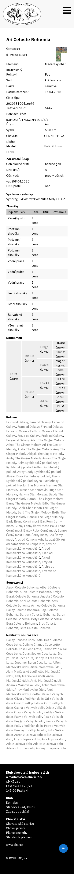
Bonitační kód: (16, 114)
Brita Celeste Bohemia (35, 628)
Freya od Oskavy (28, 436)
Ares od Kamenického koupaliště (37, 539)
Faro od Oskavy (40, 422)
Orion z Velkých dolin (28, 703)
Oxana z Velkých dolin (29, 708)
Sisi (58, 406)
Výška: (10, 130)
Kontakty (12, 802)
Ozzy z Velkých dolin (28, 712)
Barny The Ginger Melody (23, 503)
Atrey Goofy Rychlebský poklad (39, 472)
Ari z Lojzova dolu (53, 739)
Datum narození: (17, 92)
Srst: (9, 80)
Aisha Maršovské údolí (45, 667)
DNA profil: (13, 186)
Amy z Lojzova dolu (27, 739)
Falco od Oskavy (17, 422)
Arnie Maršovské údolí (45, 680)
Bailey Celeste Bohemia (22, 610)
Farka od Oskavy (17, 431)
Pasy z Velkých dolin (28, 717)
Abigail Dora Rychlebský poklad (28, 476)
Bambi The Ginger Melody (45, 499)
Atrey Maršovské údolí (29, 689)
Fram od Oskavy (28, 427)
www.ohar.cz (14, 845)
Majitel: (11, 146)
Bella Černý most (35, 535)
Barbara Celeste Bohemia (37, 614)
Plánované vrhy (16, 833)
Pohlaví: (11, 74)
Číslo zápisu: (13, 48)
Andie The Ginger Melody (35, 449)
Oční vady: (13, 175)
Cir (57, 379)
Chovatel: (12, 136)
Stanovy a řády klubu (20, 807)
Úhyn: (10, 124)
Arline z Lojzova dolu (20, 748)
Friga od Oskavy (51, 427)
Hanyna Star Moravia (33, 494)
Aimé (59, 352)
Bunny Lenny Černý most (32, 526)
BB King (30, 356)
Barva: (10, 86)
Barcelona (47, 365)
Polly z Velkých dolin (28, 726)
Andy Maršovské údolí (29, 676)
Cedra (60, 370)
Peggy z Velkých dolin (29, 721)
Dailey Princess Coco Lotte (24, 640)
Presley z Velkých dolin (30, 730)
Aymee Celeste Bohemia (48, 605)
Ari (11, 374)
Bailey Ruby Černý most (39, 530)
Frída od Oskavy (52, 436)
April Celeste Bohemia (35, 601)
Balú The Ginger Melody (34, 512)
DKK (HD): (13, 170)
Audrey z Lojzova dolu (51, 748)
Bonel (60, 397)
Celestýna (32, 392)
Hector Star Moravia (31, 485)
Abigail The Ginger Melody (45, 454)
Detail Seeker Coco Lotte (39, 653)
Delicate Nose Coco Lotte (23, 649)
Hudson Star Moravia (33, 490)
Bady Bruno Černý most (22, 521)
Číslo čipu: (13, 98)
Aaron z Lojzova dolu (28, 735)
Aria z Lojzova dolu (19, 744)
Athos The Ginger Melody (23, 445)
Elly (58, 388)
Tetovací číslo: (16, 108)
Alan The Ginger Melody (47, 440)
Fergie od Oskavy (18, 440)
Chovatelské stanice (20, 824)
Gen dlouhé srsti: (17, 164)
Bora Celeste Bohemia (21, 623)
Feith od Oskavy (41, 431)
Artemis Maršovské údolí (23, 685)
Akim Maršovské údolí (21, 671)
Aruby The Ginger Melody (23, 458)
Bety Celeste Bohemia (46, 619)
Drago (44, 347)
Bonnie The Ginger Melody (45, 517)
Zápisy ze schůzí (17, 811)
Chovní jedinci (15, 828)
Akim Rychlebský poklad (35, 463)
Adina (44, 401)
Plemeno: (12, 64)
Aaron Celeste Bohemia (22, 587)
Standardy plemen (18, 837)
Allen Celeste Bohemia (35, 592)
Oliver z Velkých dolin (29, 699)
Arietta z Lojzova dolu (48, 744)
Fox (42, 383)
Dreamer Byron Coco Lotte (33, 662)
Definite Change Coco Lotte (41, 644)
